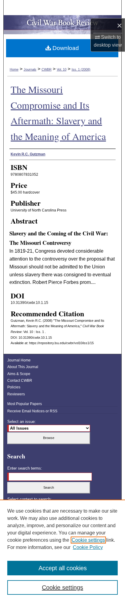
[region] (62, 551)
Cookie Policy (88, 547)
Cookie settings (88, 540)
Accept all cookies (63, 568)
